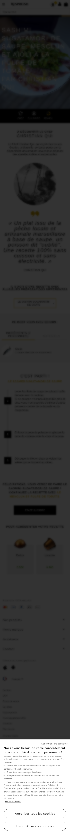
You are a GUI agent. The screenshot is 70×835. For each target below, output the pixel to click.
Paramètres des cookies (35, 826)
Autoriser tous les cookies (35, 814)
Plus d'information (13, 801)
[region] (35, 787)
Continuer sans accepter (54, 743)
